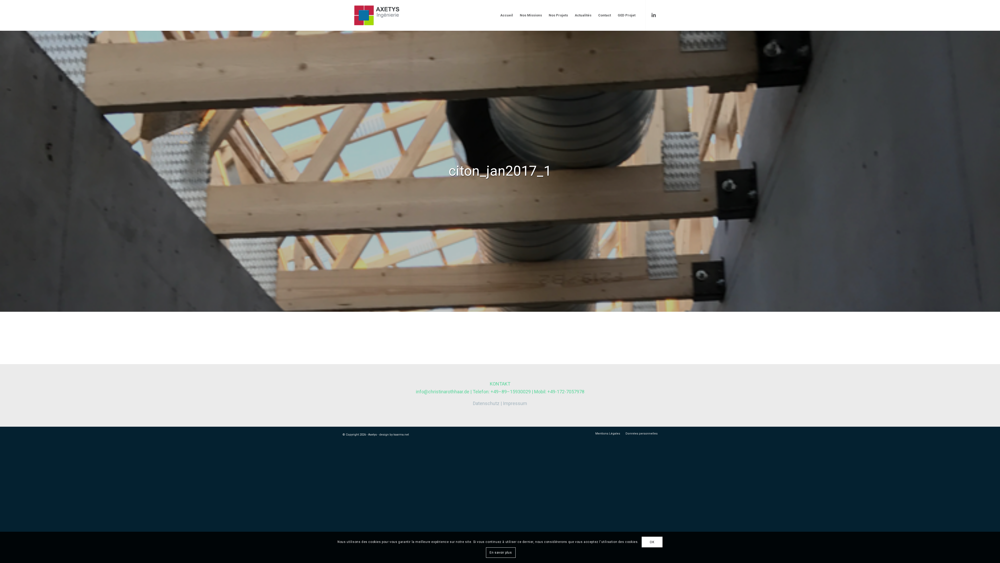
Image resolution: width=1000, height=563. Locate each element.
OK (652, 542)
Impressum (515, 403)
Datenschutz (486, 403)
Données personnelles (642, 433)
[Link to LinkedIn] (654, 15)
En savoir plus (501, 552)
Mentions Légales (607, 433)
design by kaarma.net (394, 434)
